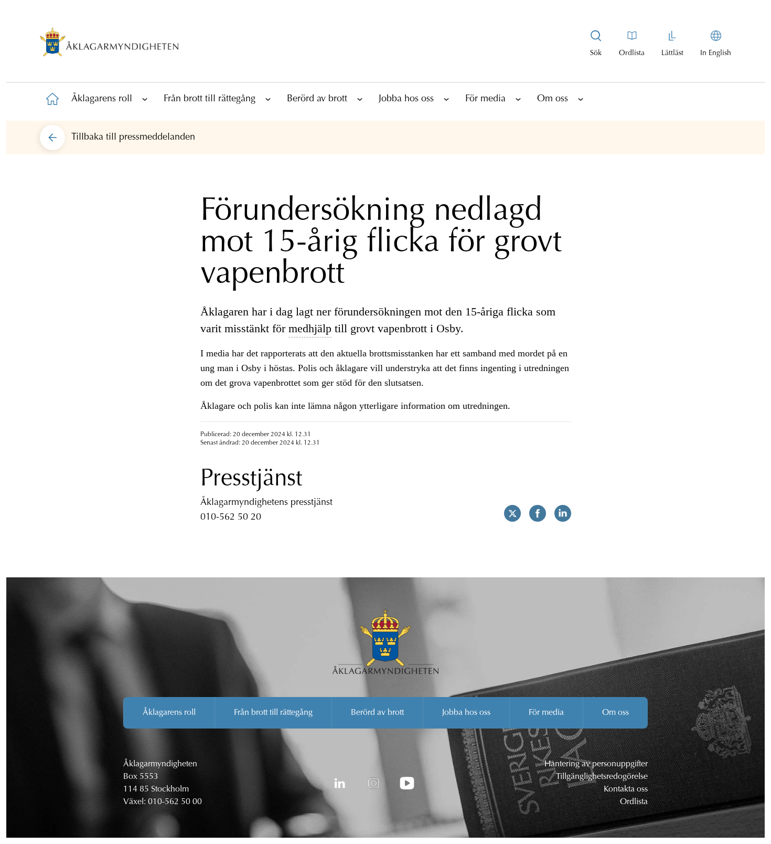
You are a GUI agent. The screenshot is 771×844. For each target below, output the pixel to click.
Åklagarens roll (101, 99)
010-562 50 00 (175, 802)
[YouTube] (407, 783)
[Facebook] (533, 513)
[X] (508, 513)
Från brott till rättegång (209, 99)
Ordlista (634, 802)
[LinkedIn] (339, 783)
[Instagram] (373, 783)
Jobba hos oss (406, 99)
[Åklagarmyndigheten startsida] (109, 44)
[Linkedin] (558, 513)
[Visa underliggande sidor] (144, 98)
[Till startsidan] (52, 98)
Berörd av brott (317, 99)
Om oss (552, 99)
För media (485, 99)
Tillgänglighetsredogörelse (602, 777)
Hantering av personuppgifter (596, 764)
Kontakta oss (626, 789)
